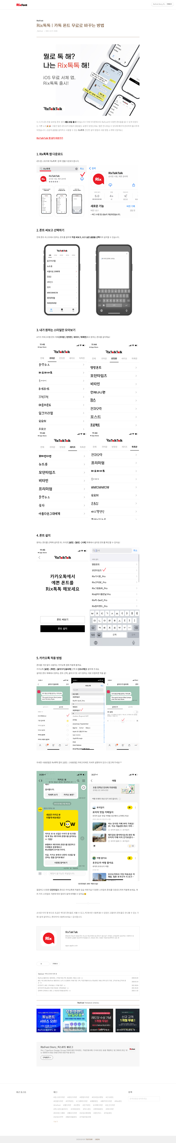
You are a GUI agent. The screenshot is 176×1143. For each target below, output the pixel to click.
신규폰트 (110, 1097)
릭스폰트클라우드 (61, 1109)
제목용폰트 (99, 1109)
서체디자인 (98, 1105)
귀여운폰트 (76, 1109)
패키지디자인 (107, 1101)
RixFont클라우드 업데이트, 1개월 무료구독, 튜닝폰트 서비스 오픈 (59, 978)
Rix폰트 (119, 1101)
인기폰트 (87, 1105)
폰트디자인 (73, 1097)
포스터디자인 (60, 1097)
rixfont (58, 1105)
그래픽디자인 (82, 1101)
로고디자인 (111, 1105)
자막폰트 (70, 1101)
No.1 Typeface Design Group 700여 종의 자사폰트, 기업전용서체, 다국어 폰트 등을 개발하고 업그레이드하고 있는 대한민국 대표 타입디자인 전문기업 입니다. (84, 1051)
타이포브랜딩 (98, 1097)
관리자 (97, 1139)
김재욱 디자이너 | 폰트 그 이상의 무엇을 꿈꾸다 (53, 990)
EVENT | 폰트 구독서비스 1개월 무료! (50, 985)
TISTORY (89, 1139)
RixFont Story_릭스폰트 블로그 (57, 1047)
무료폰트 (108, 1113)
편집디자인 (85, 1097)
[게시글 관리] (46, 964)
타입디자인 (59, 1101)
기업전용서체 (86, 1117)
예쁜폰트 (94, 1101)
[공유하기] (43, 964)
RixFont (41, 973)
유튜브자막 (59, 1117)
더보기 (56, 1121)
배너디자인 (73, 1113)
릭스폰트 (87, 1109)
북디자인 (110, 1109)
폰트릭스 (98, 1113)
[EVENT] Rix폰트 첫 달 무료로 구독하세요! (52, 988)
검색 (157, 1098)
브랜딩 (77, 1105)
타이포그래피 (60, 1113)
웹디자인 (67, 1105)
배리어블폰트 (72, 1117)
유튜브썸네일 (86, 1113)
